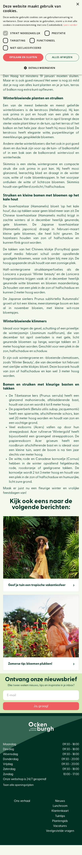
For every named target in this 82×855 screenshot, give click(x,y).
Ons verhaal (22, 800)
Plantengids (60, 821)
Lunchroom (60, 805)
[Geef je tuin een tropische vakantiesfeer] (41, 554)
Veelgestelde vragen (60, 830)
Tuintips (60, 816)
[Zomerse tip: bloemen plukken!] (41, 632)
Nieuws (60, 800)
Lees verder (70, 25)
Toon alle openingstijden (18, 785)
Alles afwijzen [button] (62, 57)
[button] (41, 67)
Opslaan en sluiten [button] (23, 57)
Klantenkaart (60, 810)
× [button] (77, 4)
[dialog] (41, 37)
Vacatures (60, 825)
